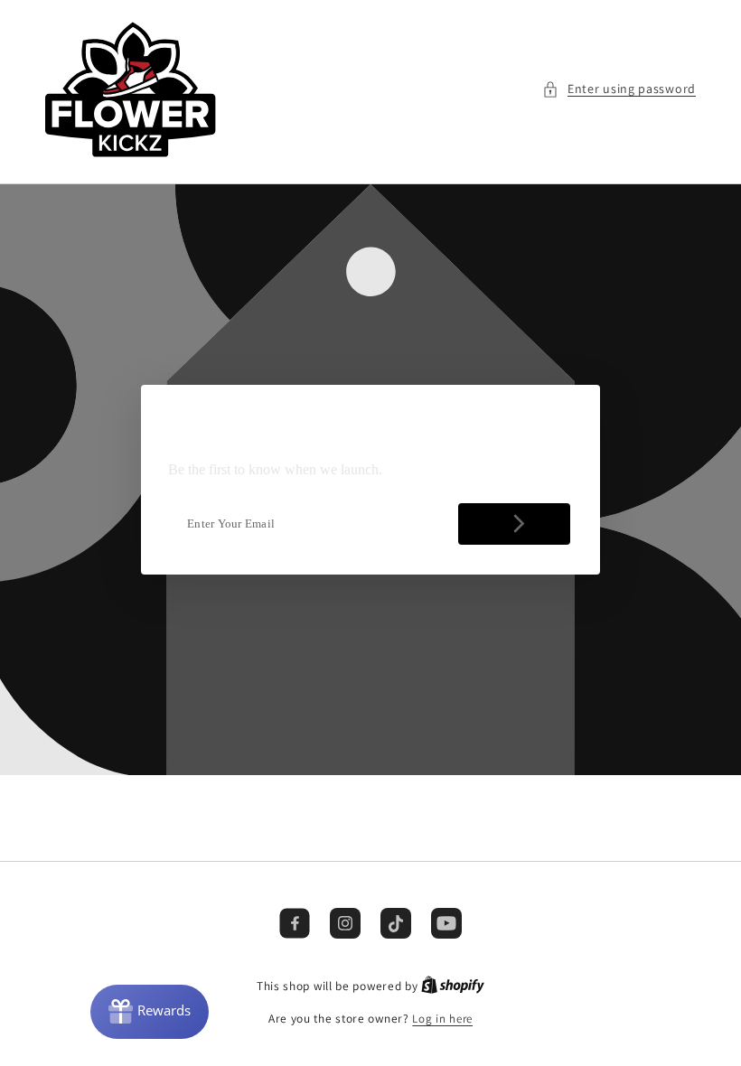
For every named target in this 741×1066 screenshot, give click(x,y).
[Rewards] (149, 1012)
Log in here (442, 1018)
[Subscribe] (514, 524)
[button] (619, 89)
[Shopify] (452, 986)
